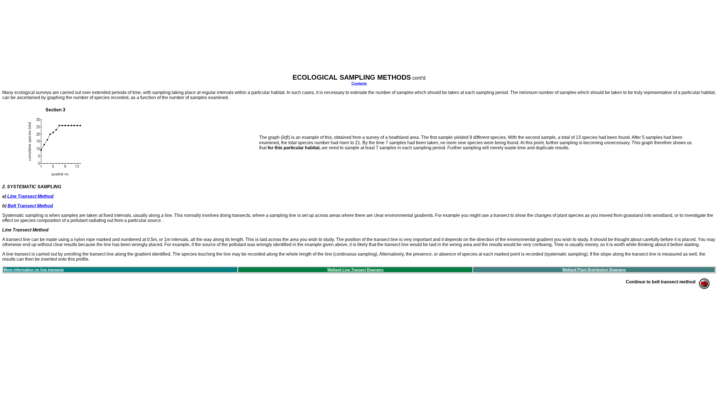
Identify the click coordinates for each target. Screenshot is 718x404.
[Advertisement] (104, 39)
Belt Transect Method (30, 205)
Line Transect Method (30, 196)
